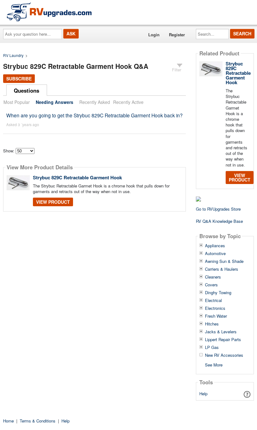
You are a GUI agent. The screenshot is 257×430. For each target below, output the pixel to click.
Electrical (213, 300)
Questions (26, 90)
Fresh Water (216, 316)
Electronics (215, 308)
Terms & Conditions (37, 421)
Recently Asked (94, 102)
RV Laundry (13, 55)
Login (154, 35)
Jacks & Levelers (221, 332)
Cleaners (213, 277)
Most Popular (16, 102)
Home (8, 421)
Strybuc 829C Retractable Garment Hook (77, 177)
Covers (211, 285)
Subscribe (19, 78)
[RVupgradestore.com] (49, 12)
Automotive (215, 253)
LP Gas (212, 347)
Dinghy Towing (218, 292)
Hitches (212, 324)
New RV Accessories (224, 355)
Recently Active (128, 102)
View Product (53, 202)
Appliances (215, 245)
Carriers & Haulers (221, 269)
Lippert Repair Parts (223, 339)
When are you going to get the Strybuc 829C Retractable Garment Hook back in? (94, 115)
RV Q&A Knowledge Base (219, 221)
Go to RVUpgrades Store (218, 209)
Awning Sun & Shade (224, 261)
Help (203, 394)
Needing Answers (54, 102)
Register (177, 35)
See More (214, 364)
